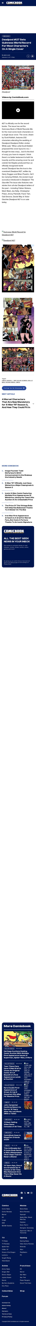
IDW (3, 1223)
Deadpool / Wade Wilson (14, 380)
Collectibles (9, 1048)
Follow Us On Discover (13, 388)
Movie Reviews (25, 1212)
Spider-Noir (5, 1246)
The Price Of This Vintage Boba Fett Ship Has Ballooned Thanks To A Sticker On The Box (19, 508)
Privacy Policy (7, 564)
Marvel (4, 1214)
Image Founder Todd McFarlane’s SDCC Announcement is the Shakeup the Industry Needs (18, 474)
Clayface (23, 1222)
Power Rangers (25, 1280)
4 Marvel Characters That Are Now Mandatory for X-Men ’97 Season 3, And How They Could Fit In (16, 403)
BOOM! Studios (7, 1226)
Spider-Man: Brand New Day (26, 1218)
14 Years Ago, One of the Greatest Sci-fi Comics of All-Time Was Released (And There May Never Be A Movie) (13, 1170)
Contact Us (6, 1303)
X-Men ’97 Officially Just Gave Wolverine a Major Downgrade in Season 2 (19, 485)
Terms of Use (13, 562)
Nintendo (23, 1246)
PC (21, 1255)
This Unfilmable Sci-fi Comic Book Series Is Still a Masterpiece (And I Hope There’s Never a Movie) (13, 1152)
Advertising (6, 1305)
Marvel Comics (15, 382)
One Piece (5, 1286)
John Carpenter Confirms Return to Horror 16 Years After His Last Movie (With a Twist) (12, 1109)
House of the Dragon (8, 1252)
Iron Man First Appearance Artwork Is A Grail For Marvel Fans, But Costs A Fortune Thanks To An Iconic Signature (18, 519)
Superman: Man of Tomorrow (26, 1232)
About (4, 1308)
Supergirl (23, 1214)
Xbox (21, 1249)
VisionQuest (6, 1261)
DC (3, 1217)
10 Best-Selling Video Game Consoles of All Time (13, 1124)
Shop (22, 1291)
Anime (5, 1266)
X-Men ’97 (5, 1249)
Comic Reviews (7, 1212)
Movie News (24, 1209)
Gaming (23, 1238)
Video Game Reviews (27, 1244)
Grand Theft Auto (25, 1283)
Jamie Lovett (7, 55)
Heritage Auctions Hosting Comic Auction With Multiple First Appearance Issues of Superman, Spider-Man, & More (18, 1054)
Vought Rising (6, 1258)
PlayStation (23, 1252)
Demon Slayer (6, 1274)
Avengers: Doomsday (27, 1228)
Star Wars (23, 1274)
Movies (23, 1206)
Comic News (6, 1209)
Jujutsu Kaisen (6, 1277)
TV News (5, 1241)
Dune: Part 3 (24, 1225)
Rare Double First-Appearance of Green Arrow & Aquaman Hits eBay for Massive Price (12, 1092)
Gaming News (24, 1241)
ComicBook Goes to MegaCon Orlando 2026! (12, 1137)
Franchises (25, 1266)
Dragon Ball (6, 1272)
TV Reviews (6, 1244)
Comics (4, 380)
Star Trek (23, 1277)
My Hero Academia (8, 1283)
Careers (5, 1311)
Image (4, 1220)
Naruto (4, 1280)
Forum (5, 1296)
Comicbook (6, 36)
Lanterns (5, 1255)
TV (3, 1238)
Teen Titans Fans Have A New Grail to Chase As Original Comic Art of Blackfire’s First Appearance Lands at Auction (12, 1072)
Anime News (6, 1269)
